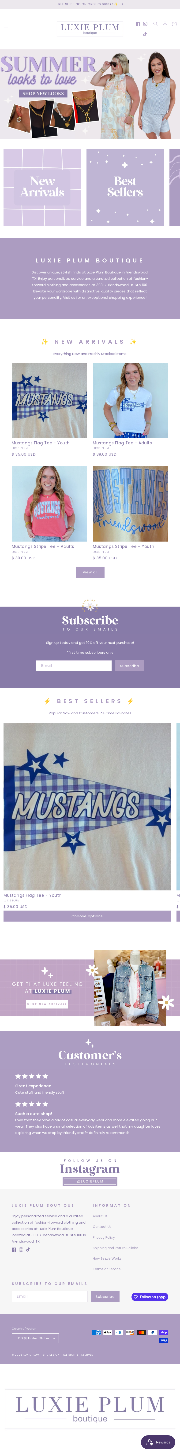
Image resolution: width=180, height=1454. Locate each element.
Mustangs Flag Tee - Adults (122, 443)
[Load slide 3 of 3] (97, 135)
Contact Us (102, 1226)
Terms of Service (107, 1269)
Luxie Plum (31, 1355)
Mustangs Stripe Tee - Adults (43, 546)
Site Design (51, 1355)
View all (90, 572)
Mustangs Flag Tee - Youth (41, 443)
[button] (6, 29)
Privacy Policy (104, 1237)
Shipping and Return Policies (116, 1248)
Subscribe (129, 665)
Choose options (87, 916)
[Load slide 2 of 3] (90, 135)
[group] (90, 94)
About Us (100, 1216)
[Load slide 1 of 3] (82, 135)
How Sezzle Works (107, 1258)
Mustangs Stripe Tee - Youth (123, 546)
